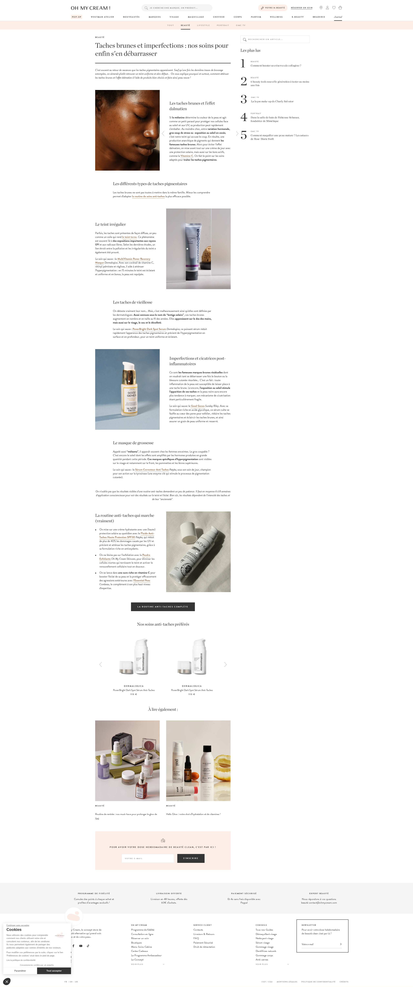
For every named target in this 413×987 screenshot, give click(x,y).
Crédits (344, 982)
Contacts (198, 930)
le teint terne (129, 237)
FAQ (196, 938)
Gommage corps (264, 955)
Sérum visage (263, 942)
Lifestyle (203, 25)
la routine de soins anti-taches (148, 196)
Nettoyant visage (264, 938)
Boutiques (136, 942)
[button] (7, 981)
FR (66, 982)
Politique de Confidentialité (319, 982)
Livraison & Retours (203, 934)
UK (76, 982)
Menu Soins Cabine (141, 947)
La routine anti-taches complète (162, 606)
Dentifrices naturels (266, 951)
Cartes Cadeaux (139, 951)
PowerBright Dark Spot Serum (149, 329)
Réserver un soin (302, 7)
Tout (170, 25)
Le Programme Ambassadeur (146, 955)
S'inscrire (191, 858)
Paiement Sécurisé (203, 942)
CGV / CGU (267, 982)
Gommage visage (264, 947)
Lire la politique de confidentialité (20, 960)
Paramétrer (20, 970)
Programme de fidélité (142, 930)
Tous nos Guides (264, 930)
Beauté (185, 25)
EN (71, 982)
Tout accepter (54, 970)
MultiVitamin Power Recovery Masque (122, 261)
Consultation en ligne (142, 934)
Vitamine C (187, 156)
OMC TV (241, 25)
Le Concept (137, 959)
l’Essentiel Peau (141, 580)
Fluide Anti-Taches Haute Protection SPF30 (126, 535)
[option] (198, 131)
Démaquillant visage (266, 934)
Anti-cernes (262, 959)
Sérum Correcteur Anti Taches (152, 470)
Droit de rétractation (204, 947)
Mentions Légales (287, 982)
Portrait (223, 25)
